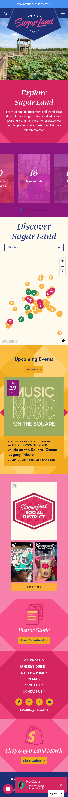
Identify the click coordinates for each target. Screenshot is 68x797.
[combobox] (56, 793)
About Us (32, 685)
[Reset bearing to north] (62, 272)
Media (32, 679)
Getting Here (32, 673)
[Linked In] (39, 702)
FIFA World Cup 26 (32, 4)
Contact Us (32, 691)
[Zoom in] (62, 261)
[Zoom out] (62, 266)
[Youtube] (49, 702)
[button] (21, 210)
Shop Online (32, 760)
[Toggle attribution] (63, 340)
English (53, 793)
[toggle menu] (60, 13)
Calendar (32, 660)
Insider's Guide (32, 666)
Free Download (32, 640)
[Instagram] (29, 702)
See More (35, 369)
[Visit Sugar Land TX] (34, 23)
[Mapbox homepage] (10, 341)
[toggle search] (7, 13)
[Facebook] (18, 702)
